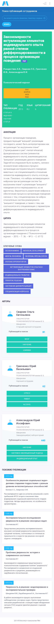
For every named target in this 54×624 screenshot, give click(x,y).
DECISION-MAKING (12, 251)
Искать (7, 24)
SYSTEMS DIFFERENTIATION (15, 262)
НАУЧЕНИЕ (27, 345)
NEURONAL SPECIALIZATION (36, 256)
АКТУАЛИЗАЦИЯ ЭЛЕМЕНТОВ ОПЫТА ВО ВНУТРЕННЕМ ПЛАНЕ (26, 268)
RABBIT (27, 399)
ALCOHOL (27, 404)
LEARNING (27, 350)
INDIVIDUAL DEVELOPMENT (33, 251)
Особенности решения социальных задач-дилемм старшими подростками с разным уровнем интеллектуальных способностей (27, 483)
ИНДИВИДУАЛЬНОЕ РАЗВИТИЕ (17, 275)
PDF (24, 61)
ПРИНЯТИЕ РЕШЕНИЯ (13, 280)
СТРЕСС (27, 393)
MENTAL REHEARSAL (13, 256)
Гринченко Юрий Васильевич (26, 368)
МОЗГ (27, 339)
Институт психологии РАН (30, 621)
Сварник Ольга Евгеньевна (25, 313)
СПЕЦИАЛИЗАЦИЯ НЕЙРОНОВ (17, 292)
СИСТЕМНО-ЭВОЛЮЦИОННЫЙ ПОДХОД (27, 453)
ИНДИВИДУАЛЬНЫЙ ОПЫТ (27, 459)
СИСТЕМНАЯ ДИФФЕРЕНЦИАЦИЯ (18, 286)
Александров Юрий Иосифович (28, 422)
